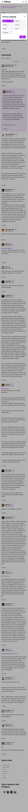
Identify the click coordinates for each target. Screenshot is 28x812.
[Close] (25, 17)
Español (17, 21)
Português (5, 32)
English (5, 21)
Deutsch (5, 24)
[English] (7, 1)
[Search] (23, 1)
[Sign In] (25, 1)
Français (17, 24)
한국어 (16, 28)
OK (22, 36)
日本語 (4, 28)
